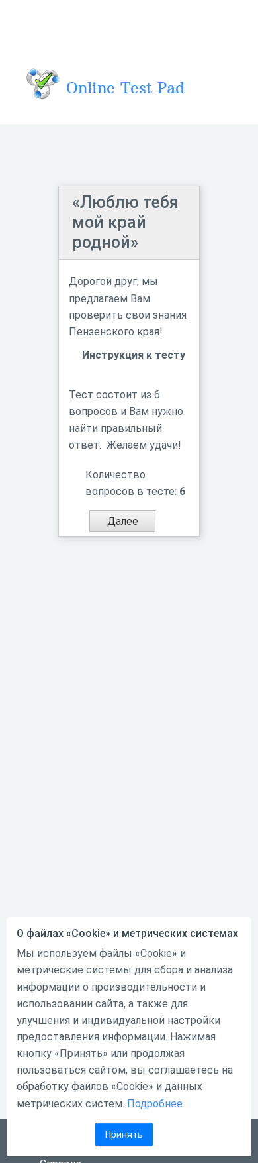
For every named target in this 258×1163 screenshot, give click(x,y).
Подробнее (155, 1103)
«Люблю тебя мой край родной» (125, 222)
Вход (231, 23)
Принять (124, 1134)
